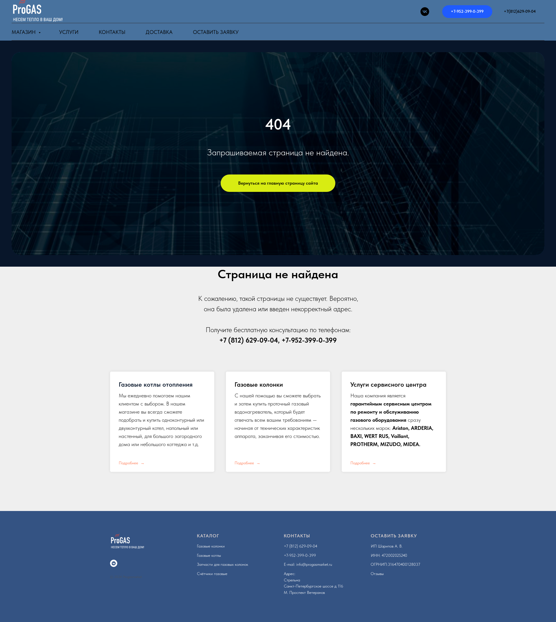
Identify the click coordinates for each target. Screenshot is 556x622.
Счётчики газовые (212, 573)
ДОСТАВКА (159, 32)
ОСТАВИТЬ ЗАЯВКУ (394, 536)
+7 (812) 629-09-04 (248, 340)
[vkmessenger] (113, 563)
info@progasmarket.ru (314, 564)
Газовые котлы (209, 555)
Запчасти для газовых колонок (222, 564)
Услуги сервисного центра (388, 384)
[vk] (424, 11)
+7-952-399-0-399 (309, 340)
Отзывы (377, 573)
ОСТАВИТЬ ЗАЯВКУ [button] (216, 32)
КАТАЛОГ (208, 536)
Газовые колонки (259, 384)
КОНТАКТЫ (112, 32)
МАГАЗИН (24, 32)
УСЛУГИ (68, 32)
